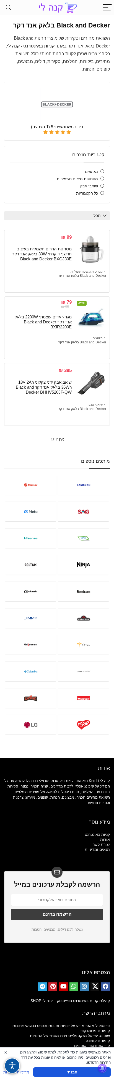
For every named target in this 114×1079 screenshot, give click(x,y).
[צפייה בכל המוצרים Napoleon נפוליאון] (83, 618)
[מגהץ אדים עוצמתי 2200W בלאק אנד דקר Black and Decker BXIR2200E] (91, 316)
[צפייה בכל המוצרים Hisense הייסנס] (30, 538)
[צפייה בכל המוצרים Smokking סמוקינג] (30, 698)
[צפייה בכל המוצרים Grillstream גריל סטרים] (30, 645)
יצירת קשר (101, 844)
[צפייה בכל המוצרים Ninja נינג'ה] (83, 565)
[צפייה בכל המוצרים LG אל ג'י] (30, 725)
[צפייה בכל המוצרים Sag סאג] (83, 511)
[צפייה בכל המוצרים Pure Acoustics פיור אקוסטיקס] (83, 671)
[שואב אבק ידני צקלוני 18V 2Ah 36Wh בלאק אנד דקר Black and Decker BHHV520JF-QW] (91, 383)
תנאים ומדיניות (97, 849)
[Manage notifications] (102, 1068)
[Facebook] (105, 986)
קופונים (104, 1030)
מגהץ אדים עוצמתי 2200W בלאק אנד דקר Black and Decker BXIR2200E (43, 322)
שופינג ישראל (99, 1035)
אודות (105, 839)
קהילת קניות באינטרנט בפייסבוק (83, 1000)
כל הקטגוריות (87, 193)
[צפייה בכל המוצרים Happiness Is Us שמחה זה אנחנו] (83, 725)
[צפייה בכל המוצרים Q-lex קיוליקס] (83, 645)
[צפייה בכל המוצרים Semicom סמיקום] (83, 591)
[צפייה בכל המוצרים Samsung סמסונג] (83, 485)
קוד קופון (102, 1045)
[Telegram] (42, 986)
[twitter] (94, 986)
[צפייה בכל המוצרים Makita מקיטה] (83, 698)
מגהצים (91, 171)
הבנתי (72, 1072)
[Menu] (107, 7)
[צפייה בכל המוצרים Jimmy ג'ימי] (30, 618)
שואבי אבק (89, 186)
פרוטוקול (102, 1025)
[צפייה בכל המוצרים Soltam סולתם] (30, 565)
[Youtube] (63, 986)
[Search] (8, 7)
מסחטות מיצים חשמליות (77, 179)
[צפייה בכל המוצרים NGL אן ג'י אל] (83, 538)
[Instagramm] (84, 986)
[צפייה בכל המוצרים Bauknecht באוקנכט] (30, 591)
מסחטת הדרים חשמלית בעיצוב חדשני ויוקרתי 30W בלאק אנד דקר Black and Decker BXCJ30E (42, 254)
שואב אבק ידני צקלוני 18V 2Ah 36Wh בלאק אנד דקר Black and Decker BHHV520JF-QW (44, 387)
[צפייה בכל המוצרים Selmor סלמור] (30, 485)
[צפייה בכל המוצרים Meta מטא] (30, 511)
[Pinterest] (52, 986)
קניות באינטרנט (97, 834)
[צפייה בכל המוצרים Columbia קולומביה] (30, 671)
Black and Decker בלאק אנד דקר (82, 276)
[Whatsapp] (73, 986)
